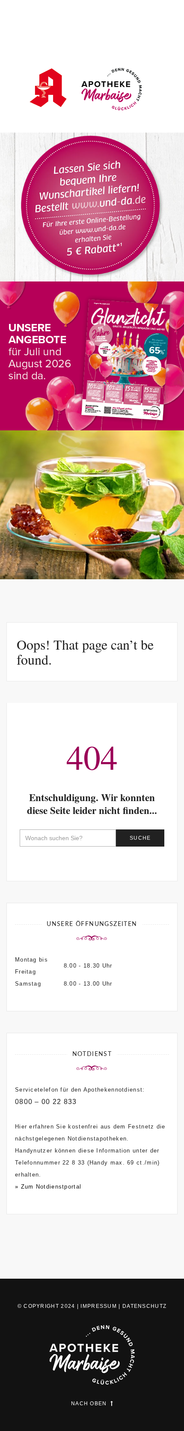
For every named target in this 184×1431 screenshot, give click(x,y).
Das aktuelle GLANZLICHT (92, 400)
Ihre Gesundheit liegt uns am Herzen (92, 543)
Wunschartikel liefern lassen (92, 251)
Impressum (98, 1306)
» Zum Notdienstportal (48, 1186)
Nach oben (89, 1404)
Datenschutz (144, 1306)
